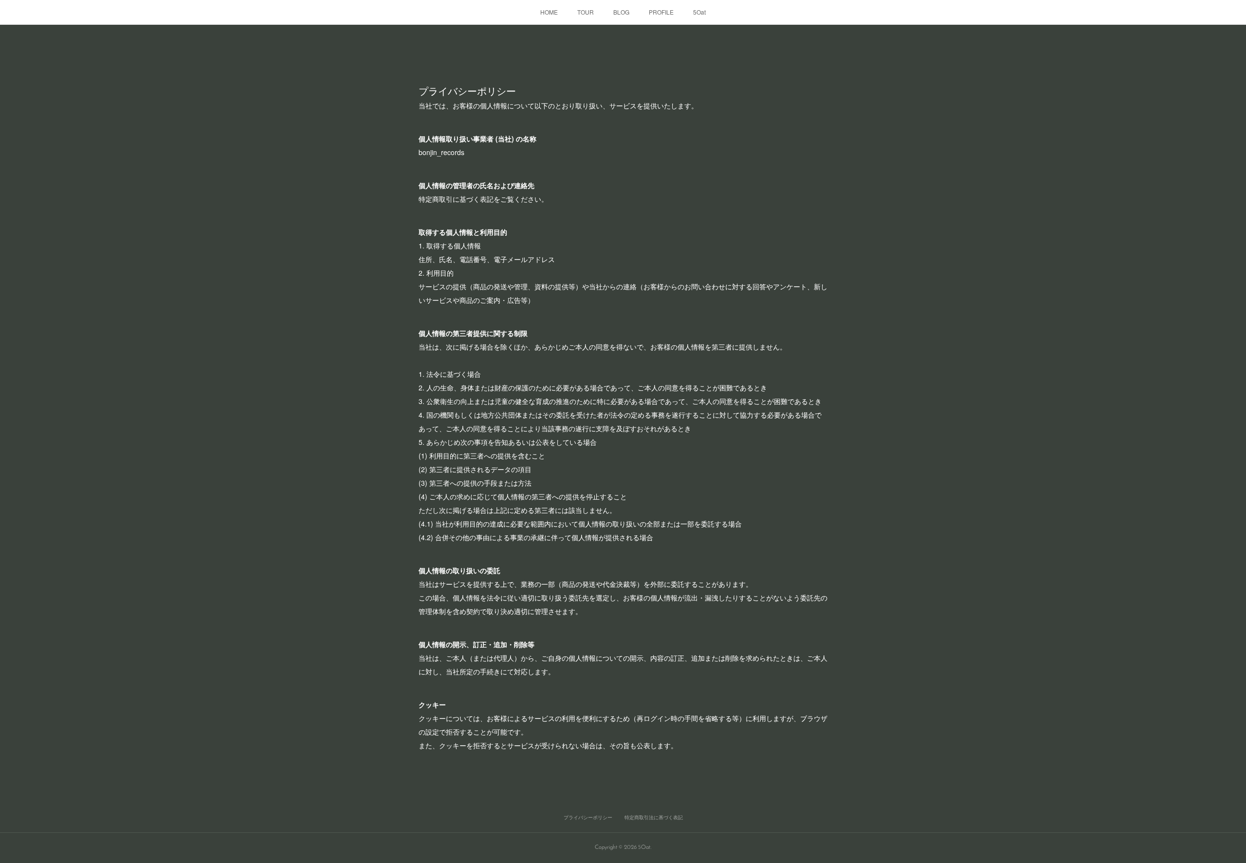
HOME (549, 12)
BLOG (621, 12)
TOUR (585, 12)
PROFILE (661, 12)
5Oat (699, 12)
